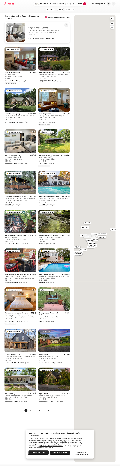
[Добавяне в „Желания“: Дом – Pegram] (67, 331)
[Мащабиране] (112, 23)
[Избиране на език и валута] (109, 4)
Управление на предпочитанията (81, 453)
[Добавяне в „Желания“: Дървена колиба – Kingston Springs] (67, 131)
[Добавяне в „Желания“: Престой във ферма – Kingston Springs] (67, 173)
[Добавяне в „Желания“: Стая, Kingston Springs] (33, 90)
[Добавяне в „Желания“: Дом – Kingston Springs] (33, 49)
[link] (21, 410)
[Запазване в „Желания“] (66, 25)
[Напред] (52, 410)
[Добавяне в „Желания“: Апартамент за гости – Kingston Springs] (33, 289)
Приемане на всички (38, 453)
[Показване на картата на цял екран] (112, 18)
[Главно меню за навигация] (114, 4)
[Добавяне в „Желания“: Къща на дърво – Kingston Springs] (33, 212)
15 (48, 411)
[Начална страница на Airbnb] (9, 3)
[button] (31, 38)
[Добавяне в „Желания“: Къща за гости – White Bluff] (67, 289)
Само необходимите (60, 453)
